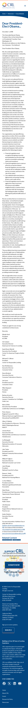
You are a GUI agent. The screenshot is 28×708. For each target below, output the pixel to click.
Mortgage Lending (7, 539)
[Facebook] (4, 683)
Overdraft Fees (16, 539)
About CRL (5, 693)
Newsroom (11, 13)
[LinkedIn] (14, 683)
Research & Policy (7, 699)
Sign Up (7, 630)
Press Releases (20, 13)
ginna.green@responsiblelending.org (13, 533)
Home (4, 13)
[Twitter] (9, 683)
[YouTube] (20, 683)
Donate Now (14, 565)
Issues (4, 696)
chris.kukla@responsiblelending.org (12, 529)
